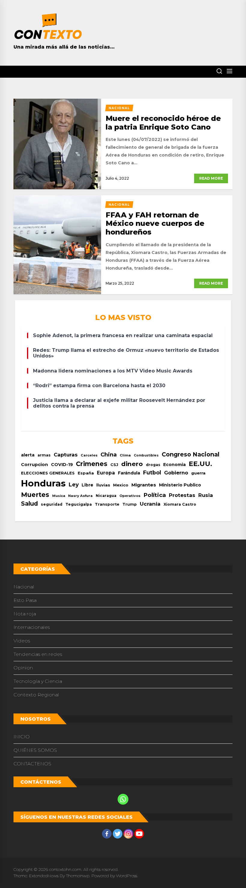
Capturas (66, 455)
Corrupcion (34, 464)
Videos (22, 641)
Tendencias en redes (38, 654)
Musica (58, 496)
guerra (198, 473)
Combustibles (146, 455)
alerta (27, 455)
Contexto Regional (36, 695)
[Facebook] (107, 834)
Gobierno (176, 473)
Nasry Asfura (80, 496)
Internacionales (32, 627)
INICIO (22, 737)
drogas (153, 464)
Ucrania (150, 504)
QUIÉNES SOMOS (35, 750)
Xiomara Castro (180, 504)
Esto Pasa (25, 600)
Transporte (107, 504)
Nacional (24, 587)
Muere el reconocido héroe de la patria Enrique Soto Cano (163, 122)
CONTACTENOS (32, 764)
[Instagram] (128, 834)
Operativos (129, 496)
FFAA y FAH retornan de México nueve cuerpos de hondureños (155, 224)
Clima (125, 455)
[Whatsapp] (123, 799)
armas (44, 455)
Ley (74, 484)
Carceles (89, 455)
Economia (174, 464)
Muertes (35, 494)
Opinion (23, 668)
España (86, 473)
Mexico (120, 485)
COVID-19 (62, 464)
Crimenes (91, 464)
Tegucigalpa (78, 504)
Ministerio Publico (180, 485)
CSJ (114, 464)
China (108, 454)
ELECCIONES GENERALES (48, 473)
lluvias (103, 485)
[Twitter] (117, 834)
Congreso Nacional (190, 454)
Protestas (182, 495)
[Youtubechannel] (139, 834)
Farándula (129, 473)
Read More (211, 178)
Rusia (205, 495)
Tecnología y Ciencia (38, 681)
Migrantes (143, 485)
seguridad (51, 504)
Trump (129, 504)
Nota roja (25, 614)
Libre (87, 485)
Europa (106, 473)
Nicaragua (106, 496)
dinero (132, 464)
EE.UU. (200, 464)
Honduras (43, 483)
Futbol (152, 472)
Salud (29, 503)
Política (154, 495)
